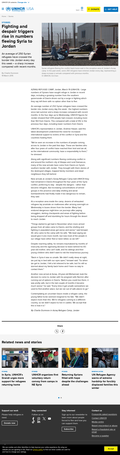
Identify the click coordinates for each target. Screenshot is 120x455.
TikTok (33, 421)
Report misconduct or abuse (104, 425)
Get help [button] (112, 9)
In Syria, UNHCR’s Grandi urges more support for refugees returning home (14, 380)
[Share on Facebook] (63, 331)
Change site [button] (22, 2)
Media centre (98, 422)
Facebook (33, 418)
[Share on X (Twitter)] (57, 331)
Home (4, 16)
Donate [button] (95, 9)
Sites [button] (82, 10)
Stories (10, 16)
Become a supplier (100, 435)
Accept (111, 449)
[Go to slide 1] (59, 398)
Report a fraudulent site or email (103, 430)
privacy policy (38, 450)
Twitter (44, 418)
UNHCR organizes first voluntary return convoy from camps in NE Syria (45, 380)
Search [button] (78, 10)
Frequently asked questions (104, 414)
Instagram (38, 418)
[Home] (14, 9)
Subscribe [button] (68, 429)
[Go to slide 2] (62, 398)
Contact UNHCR (99, 418)
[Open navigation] (3, 9)
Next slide (115, 357)
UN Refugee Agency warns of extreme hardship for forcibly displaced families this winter (105, 381)
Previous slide (4, 357)
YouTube (49, 418)
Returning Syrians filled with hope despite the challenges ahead (75, 380)
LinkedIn (38, 421)
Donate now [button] (9, 423)
